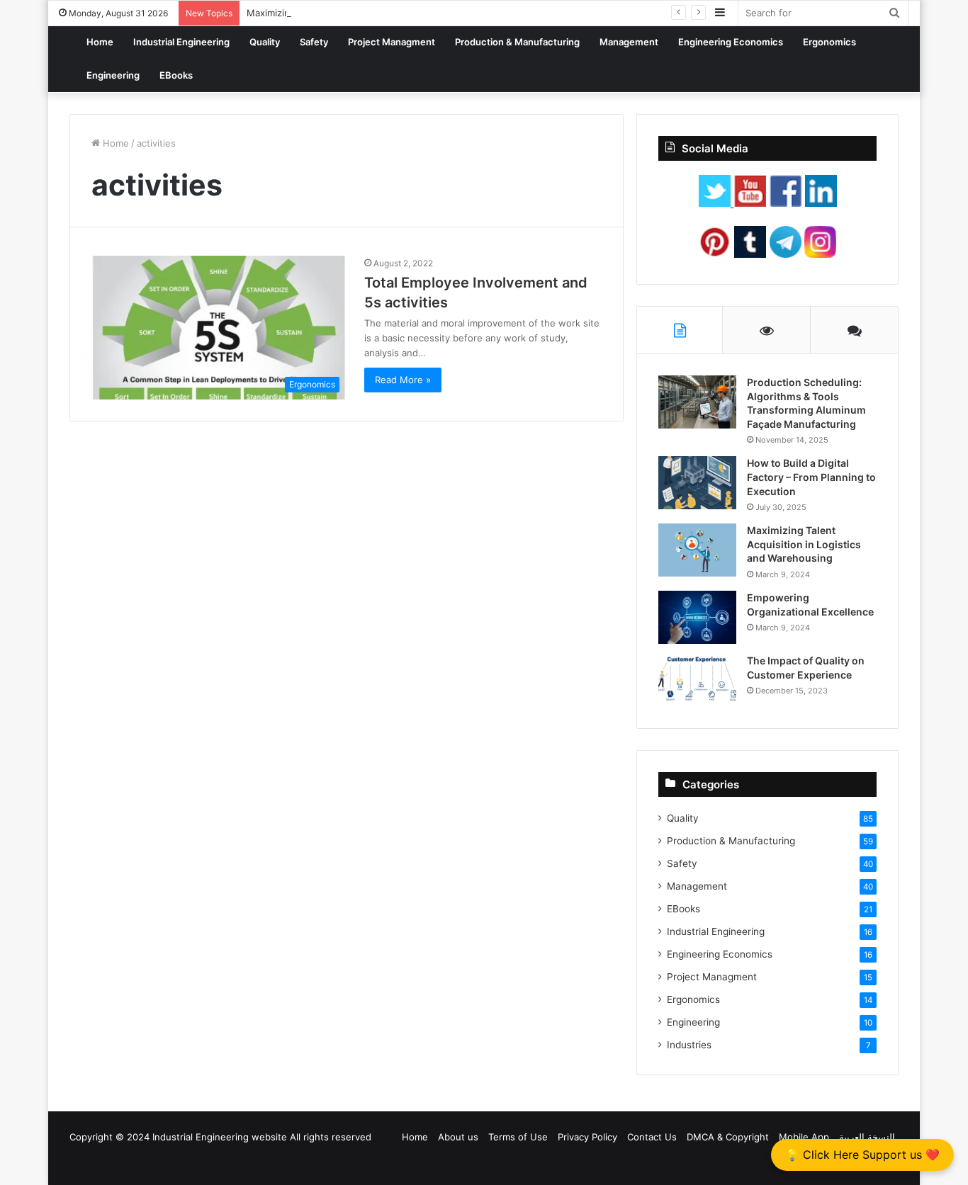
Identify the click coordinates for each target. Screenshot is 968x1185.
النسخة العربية (867, 1137)
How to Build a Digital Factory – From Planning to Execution (811, 477)
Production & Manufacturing (517, 41)
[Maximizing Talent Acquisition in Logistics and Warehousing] (697, 550)
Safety (314, 41)
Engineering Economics (730, 41)
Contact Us (652, 1137)
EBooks (176, 75)
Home (99, 41)
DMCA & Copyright (728, 1137)
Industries (689, 1044)
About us (458, 1137)
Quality (264, 41)
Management (629, 41)
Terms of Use (518, 1137)
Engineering (113, 75)
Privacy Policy (587, 1137)
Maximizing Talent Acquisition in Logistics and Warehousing (804, 544)
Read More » (403, 379)
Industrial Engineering (181, 41)
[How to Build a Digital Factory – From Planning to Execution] (697, 482)
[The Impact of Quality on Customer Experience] (697, 680)
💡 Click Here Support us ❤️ (862, 1154)
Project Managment (391, 41)
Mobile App (804, 1137)
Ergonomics (829, 41)
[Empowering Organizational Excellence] (697, 617)
